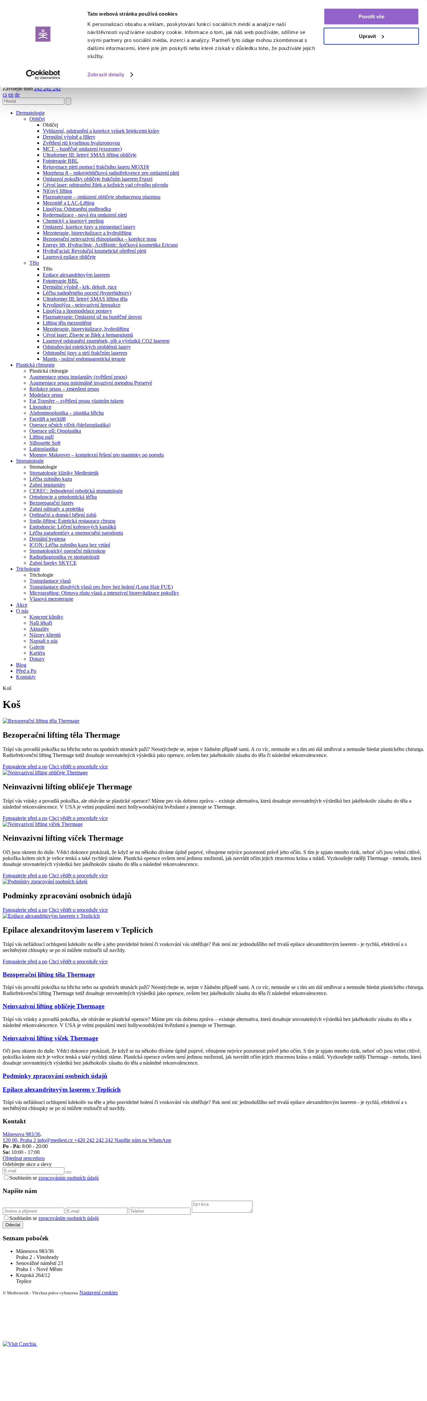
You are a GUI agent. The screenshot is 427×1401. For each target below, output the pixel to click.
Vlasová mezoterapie (51, 599)
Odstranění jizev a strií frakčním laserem (85, 353)
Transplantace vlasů (50, 581)
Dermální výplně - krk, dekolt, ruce (80, 287)
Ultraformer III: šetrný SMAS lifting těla (85, 299)
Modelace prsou (46, 395)
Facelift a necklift (47, 419)
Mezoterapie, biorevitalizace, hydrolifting (86, 329)
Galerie (37, 647)
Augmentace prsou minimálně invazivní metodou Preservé (90, 383)
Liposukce (40, 407)
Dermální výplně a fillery (69, 137)
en (10, 94)
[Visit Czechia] (20, 1344)
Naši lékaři (40, 623)
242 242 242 (47, 88)
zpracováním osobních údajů (68, 1178)
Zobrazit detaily (105, 74)
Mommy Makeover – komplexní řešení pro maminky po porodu (96, 455)
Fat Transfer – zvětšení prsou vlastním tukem (76, 401)
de (17, 94)
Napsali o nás (43, 641)
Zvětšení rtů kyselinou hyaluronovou (81, 143)
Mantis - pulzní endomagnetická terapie (84, 359)
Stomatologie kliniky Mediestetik (64, 473)
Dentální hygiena (47, 539)
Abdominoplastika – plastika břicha (66, 413)
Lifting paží (41, 437)
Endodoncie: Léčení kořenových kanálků (72, 527)
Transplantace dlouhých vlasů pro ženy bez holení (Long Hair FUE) (101, 587)
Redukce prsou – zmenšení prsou (64, 389)
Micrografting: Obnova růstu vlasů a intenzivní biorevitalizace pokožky (104, 593)
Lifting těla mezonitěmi (67, 323)
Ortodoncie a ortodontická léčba (63, 497)
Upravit (367, 36)
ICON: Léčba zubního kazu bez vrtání (69, 545)
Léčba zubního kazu (50, 479)
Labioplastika (43, 449)
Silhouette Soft (44, 443)
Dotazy (37, 659)
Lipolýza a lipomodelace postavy (77, 311)
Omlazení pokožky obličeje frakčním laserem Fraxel (97, 179)
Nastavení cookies (98, 1292)
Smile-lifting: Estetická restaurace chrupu (72, 521)
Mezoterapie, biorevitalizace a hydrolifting (87, 233)
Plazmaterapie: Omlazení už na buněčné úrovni (92, 317)
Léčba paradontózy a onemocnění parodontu (76, 533)
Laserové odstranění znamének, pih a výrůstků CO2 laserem (106, 341)
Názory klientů (45, 635)
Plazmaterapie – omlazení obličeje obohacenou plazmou (101, 197)
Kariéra (37, 653)
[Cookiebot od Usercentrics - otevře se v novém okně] (43, 75)
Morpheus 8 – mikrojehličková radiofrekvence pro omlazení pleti (111, 173)
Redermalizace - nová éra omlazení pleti (85, 215)
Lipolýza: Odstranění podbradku (77, 209)
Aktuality (39, 629)
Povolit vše (371, 16)
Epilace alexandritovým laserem (76, 275)
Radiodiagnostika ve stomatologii (64, 557)
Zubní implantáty (47, 485)
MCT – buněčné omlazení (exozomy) (82, 149)
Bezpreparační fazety (51, 503)
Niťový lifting (57, 191)
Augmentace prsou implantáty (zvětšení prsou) (78, 377)
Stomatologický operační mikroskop (67, 551)
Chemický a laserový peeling (73, 221)
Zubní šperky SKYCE (53, 563)
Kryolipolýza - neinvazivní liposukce (81, 305)
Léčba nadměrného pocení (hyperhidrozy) (87, 293)
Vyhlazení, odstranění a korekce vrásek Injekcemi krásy (101, 131)
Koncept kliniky (46, 617)
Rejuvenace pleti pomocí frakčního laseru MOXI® (96, 167)
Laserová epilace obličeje (69, 257)
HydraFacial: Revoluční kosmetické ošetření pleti (94, 251)
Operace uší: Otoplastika (55, 431)
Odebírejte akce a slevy (27, 1164)
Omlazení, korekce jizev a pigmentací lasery (89, 227)
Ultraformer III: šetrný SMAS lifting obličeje (89, 155)
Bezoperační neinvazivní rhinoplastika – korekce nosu (99, 239)
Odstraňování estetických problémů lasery (87, 347)
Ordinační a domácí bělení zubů (62, 515)
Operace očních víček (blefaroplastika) (69, 425)
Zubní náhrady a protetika (56, 509)
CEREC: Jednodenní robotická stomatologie (76, 491)
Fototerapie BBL (60, 161)
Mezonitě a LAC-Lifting (68, 203)
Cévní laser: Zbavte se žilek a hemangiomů (88, 335)
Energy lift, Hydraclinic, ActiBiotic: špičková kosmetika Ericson (110, 245)
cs (5, 94)
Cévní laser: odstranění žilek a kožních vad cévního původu (105, 185)
